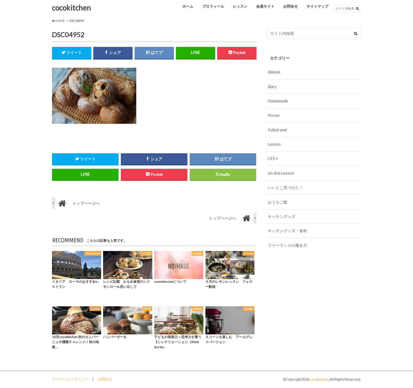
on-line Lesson (281, 173)
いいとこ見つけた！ (285, 187)
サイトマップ (317, 6)
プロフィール (213, 6)
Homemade (278, 101)
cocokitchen (71, 7)
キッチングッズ (281, 216)
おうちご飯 (277, 202)
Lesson (274, 144)
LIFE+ (273, 158)
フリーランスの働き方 (287, 245)
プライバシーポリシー (70, 379)
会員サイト (265, 6)
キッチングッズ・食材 (287, 230)
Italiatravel (277, 129)
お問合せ (290, 6)
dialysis (274, 72)
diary (272, 86)
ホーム (187, 6)
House (274, 115)
